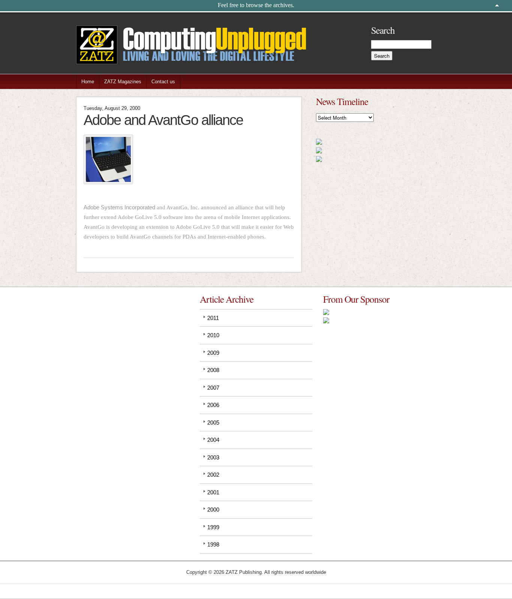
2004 (213, 440)
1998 (213, 544)
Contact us (163, 81)
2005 (213, 422)
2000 (213, 509)
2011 (213, 318)
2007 (213, 387)
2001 (213, 492)
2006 (213, 405)
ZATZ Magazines (122, 81)
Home (87, 81)
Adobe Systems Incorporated (119, 207)
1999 (213, 527)
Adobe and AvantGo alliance (163, 120)
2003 (213, 457)
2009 (213, 353)
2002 (213, 474)
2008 (213, 370)
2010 (213, 335)
